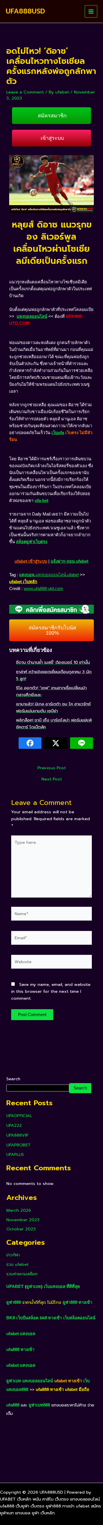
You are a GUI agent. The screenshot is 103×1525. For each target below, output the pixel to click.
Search (13, 1079)
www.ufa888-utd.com (43, 588)
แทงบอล (26, 574)
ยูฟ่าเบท (33, 1286)
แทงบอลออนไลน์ (32, 316)
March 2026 (18, 1210)
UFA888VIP (17, 1135)
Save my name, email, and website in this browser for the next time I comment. (50, 991)
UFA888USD (25, 11)
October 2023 (21, 1229)
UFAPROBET (18, 1145)
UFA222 (14, 1125)
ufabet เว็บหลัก (23, 581)
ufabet (73, 574)
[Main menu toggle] (91, 11)
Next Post (51, 779)
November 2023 (22, 1220)
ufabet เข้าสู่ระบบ (31, 561)
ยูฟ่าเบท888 (39, 1405)
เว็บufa (58, 432)
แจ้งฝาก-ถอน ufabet (69, 561)
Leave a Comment (25, 92)
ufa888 (12, 1405)
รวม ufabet (17, 1264)
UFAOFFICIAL (19, 1115)
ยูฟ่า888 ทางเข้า (77, 1302)
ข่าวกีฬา (13, 1255)
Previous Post (51, 768)
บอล (31, 1333)
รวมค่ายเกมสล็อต (21, 1274)
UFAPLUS (15, 1154)
